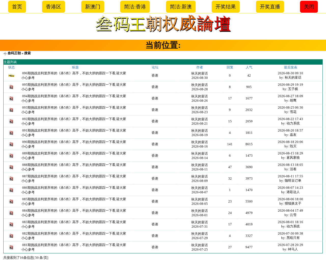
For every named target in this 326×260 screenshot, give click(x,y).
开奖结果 (225, 6)
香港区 (53, 6)
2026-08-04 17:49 (290, 210)
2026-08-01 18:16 (290, 222)
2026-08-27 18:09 (290, 96)
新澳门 (92, 6)
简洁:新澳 (181, 6)
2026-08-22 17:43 (290, 119)
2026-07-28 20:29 (290, 245)
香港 (155, 75)
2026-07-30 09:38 (290, 233)
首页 (17, 6)
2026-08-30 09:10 (290, 73)
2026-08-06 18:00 (290, 199)
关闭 (309, 6)
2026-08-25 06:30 (290, 107)
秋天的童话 (199, 73)
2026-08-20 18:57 (290, 130)
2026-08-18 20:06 (290, 142)
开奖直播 (270, 6)
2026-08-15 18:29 (290, 153)
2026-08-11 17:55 (290, 176)
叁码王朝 (14, 53)
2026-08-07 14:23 (290, 188)
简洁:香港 (135, 6)
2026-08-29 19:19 (290, 84)
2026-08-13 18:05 (290, 165)
